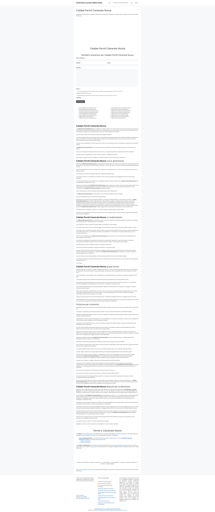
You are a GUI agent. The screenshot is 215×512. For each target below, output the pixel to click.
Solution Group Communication (116, 510)
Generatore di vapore (84, 439)
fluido (105, 433)
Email (109, 62)
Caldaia (81, 438)
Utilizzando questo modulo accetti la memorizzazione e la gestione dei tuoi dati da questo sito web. (97, 95)
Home (110, 2)
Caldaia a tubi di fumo (85, 442)
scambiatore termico (88, 433)
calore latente (94, 446)
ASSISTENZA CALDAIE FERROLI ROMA (89, 3)
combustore (94, 435)
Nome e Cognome (80, 58)
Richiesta (79, 67)
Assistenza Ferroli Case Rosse (104, 481)
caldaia (94, 445)
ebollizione (98, 439)
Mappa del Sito (118, 508)
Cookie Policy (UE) (110, 508)
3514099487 (81, 495)
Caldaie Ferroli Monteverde (104, 500)
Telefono (78, 62)
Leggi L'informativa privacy (100, 508)
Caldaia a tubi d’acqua (85, 441)
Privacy (78, 88)
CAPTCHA (78, 97)
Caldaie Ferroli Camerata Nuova (83, 469)
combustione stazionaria (119, 433)
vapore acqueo (124, 445)
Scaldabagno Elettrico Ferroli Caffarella (106, 490)
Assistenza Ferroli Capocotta (104, 483)
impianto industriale (80, 435)
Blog (131, 2)
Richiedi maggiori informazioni (83, 498)
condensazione (115, 445)
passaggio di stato (108, 438)
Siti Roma (125, 510)
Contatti (136, 2)
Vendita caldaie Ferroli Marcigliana (105, 495)
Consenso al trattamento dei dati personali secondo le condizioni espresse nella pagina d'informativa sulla (100, 91)
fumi (131, 445)
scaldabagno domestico (126, 438)
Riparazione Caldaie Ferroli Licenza (106, 488)
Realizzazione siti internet (104, 510)
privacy (121, 91)
